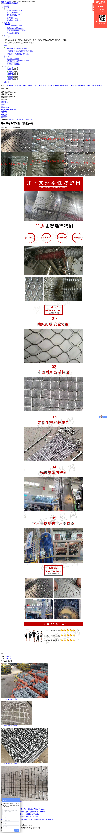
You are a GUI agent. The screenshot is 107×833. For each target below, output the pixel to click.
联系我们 (3, 1)
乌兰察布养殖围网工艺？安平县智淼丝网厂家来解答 (24, 813)
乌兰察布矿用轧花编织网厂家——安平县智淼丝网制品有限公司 (27, 809)
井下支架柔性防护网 (12, 12)
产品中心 (6, 7)
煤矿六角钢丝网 (5, 107)
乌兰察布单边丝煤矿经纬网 (60, 85)
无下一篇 (8, 658)
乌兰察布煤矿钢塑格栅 (13, 32)
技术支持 (6, 56)
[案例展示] (7, 24)
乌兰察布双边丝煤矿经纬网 (77, 85)
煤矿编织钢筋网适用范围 (13, 59)
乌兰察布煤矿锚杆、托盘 (14, 33)
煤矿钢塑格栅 (4, 102)
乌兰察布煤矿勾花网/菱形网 (14, 25)
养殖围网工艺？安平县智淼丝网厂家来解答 (17, 53)
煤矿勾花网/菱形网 (12, 15)
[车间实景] (10, 68)
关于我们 (6, 35)
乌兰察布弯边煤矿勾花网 (29, 85)
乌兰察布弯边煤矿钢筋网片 (11, 763)
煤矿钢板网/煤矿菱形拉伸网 (8, 109)
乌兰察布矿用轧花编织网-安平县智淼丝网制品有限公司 (25, 808)
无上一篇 (8, 656)
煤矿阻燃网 (4, 101)
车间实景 (6, 66)
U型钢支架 (4, 111)
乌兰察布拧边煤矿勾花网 (45, 85)
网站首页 (6, 6)
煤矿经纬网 (10, 17)
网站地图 (9, 1)
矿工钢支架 (4, 112)
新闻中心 (6, 45)
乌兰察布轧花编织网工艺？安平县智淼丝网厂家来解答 (25, 814)
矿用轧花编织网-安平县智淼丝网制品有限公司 (18, 48)
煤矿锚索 (3, 117)
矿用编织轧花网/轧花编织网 (14, 10)
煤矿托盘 (3, 106)
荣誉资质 (6, 81)
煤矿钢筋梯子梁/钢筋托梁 (14, 20)
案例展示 (6, 22)
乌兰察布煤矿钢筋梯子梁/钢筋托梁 (16, 30)
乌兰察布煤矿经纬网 (12, 27)
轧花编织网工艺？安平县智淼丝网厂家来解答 (18, 54)
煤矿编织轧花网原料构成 (13, 63)
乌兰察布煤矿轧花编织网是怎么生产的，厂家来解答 (24, 816)
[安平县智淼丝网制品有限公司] (9, 3)
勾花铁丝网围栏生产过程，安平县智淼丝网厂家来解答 (20, 51)
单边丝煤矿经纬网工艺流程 (13, 65)
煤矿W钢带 (4, 114)
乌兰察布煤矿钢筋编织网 (14, 85)
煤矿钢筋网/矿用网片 (12, 19)
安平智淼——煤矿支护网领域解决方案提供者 (18, 60)
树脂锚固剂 (4, 116)
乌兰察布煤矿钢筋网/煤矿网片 (15, 29)
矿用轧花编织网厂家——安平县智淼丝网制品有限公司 (20, 50)
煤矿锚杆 (3, 104)
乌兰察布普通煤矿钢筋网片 (94, 85)
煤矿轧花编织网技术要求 (13, 62)
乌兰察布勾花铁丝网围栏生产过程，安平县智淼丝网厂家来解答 (27, 811)
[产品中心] (7, 9)
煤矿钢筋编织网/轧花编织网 (14, 14)
